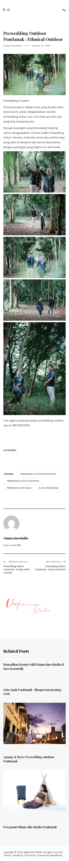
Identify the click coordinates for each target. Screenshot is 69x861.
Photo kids (33, 679)
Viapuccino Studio (17, 463)
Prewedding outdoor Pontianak (38, 474)
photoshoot (14, 457)
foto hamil (17, 819)
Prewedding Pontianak (19, 488)
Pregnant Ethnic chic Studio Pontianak (30, 827)
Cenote (16, 855)
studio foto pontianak (41, 457)
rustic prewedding (48, 488)
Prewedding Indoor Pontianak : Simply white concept (16, 567)
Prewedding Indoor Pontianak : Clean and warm (50, 565)
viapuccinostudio (12, 45)
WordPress (56, 855)
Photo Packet (49, 679)
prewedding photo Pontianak (23, 481)
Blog (26, 450)
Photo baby (17, 679)
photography (43, 450)
